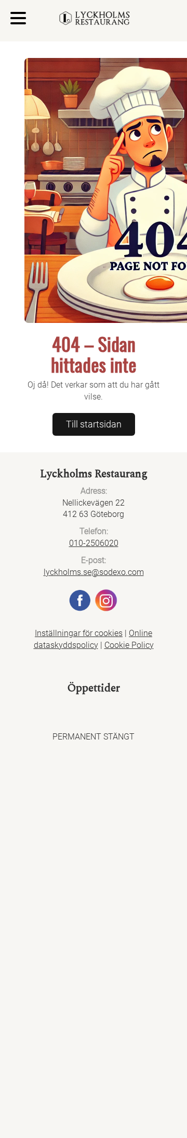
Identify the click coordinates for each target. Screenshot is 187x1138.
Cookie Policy (129, 645)
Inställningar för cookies (79, 633)
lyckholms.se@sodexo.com (94, 572)
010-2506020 (93, 543)
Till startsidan (94, 424)
